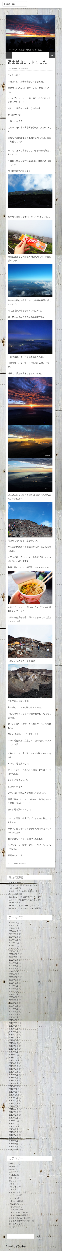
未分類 (11, 1227)
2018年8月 (13, 1066)
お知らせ (12, 1181)
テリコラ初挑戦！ (16, 894)
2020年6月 (13, 1009)
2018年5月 (13, 1075)
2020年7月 (13, 1006)
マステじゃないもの (19, 1212)
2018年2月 (13, 1083)
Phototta (12, 1175)
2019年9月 (13, 1029)
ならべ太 (12, 1189)
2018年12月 (14, 1055)
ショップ (12, 1184)
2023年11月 (14, 945)
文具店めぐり (14, 1224)
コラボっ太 (15, 1201)
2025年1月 (13, 925)
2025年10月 (14, 923)
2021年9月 (13, 980)
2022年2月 (13, 971)
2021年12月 (14, 974)
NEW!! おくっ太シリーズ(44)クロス (24, 905)
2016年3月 (13, 1146)
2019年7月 (13, 1034)
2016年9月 (13, 1129)
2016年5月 (13, 1141)
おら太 (13, 1198)
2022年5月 (13, 963)
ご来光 (15, 863)
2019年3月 (13, 1046)
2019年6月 (13, 1037)
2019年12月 (14, 1020)
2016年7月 (13, 1135)
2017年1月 (13, 1118)
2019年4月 (13, 1043)
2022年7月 (13, 960)
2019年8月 (13, 1032)
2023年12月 (14, 943)
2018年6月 (13, 1072)
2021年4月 (13, 991)
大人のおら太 (16, 1215)
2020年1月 (13, 1017)
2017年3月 (13, 1112)
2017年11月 (14, 1092)
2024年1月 (13, 940)
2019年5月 (13, 1040)
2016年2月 (13, 1149)
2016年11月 (14, 1123)
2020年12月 (14, 997)
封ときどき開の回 (16, 882)
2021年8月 (13, 983)
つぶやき (13, 49)
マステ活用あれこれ (17, 1218)
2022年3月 (13, 968)
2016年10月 (14, 1126)
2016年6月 (13, 1138)
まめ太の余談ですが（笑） (30, 49)
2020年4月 (13, 1011)
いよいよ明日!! (15, 888)
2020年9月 (13, 1000)
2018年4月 (13, 1078)
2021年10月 (14, 977)
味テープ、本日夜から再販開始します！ (26, 900)
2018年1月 (13, 1086)
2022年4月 (13, 966)
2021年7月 (13, 986)
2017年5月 (13, 1106)
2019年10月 (14, 1026)
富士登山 (22, 863)
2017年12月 (14, 1089)
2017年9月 (13, 1098)
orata (11, 1172)
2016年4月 (13, 1144)
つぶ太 (13, 1204)
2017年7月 (13, 1100)
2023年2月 (13, 948)
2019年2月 (13, 1049)
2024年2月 (13, 937)
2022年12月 (14, 954)
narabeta (13, 1166)
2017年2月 (13, 1115)
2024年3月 (13, 934)
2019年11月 (14, 1023)
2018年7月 (13, 1069)
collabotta (13, 1163)
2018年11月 (14, 1057)
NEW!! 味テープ (15, 903)
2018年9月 (13, 1063)
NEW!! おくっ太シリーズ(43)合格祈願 (25, 908)
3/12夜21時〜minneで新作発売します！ (26, 897)
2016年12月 (14, 1121)
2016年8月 (13, 1132)
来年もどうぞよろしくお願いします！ (25, 891)
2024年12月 (14, 928)
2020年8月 (13, 1003)
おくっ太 (12, 1178)
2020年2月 (13, 1014)
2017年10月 (14, 1095)
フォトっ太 (15, 1209)
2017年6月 (13, 1103)
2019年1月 (13, 1052)
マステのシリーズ (16, 1192)
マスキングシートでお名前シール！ (24, 885)
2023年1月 (13, 951)
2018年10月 (14, 1060)
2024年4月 (13, 931)
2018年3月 (13, 1080)
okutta (11, 1169)
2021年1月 (13, 994)
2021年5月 (13, 989)
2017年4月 (13, 1109)
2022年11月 (14, 957)
